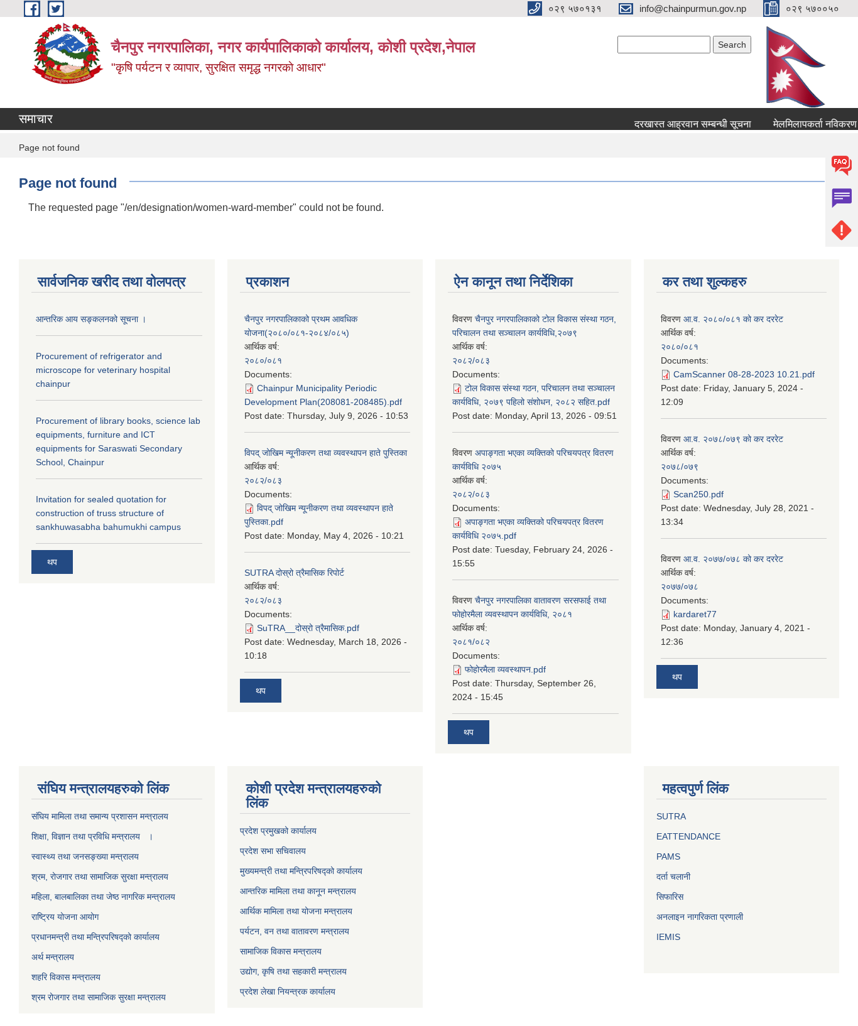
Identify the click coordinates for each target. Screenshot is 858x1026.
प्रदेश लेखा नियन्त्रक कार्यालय (287, 991)
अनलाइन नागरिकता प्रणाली (699, 917)
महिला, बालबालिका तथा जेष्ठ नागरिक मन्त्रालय (103, 897)
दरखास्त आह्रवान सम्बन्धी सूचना (684, 124)
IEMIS (668, 937)
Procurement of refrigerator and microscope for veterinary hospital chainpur (103, 370)
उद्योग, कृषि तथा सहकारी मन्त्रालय (293, 971)
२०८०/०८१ (263, 360)
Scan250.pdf (698, 494)
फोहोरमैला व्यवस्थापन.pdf (505, 669)
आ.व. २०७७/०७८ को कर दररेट (733, 559)
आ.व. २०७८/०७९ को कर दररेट (733, 439)
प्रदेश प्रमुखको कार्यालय (278, 831)
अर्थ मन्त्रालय (52, 957)
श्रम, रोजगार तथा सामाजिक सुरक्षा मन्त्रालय (99, 877)
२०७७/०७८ (679, 586)
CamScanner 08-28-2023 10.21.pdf (744, 374)
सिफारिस (669, 897)
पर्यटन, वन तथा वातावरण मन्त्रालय (294, 931)
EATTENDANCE (688, 836)
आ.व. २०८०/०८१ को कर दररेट (733, 319)
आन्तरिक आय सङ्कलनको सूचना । (91, 319)
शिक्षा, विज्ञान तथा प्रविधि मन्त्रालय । (92, 836)
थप (52, 562)
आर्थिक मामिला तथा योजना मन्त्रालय (296, 911)
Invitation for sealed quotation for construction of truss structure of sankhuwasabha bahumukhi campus (108, 513)
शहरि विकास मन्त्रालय (65, 977)
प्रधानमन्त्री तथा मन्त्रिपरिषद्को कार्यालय (95, 937)
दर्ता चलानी (673, 877)
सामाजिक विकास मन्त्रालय (281, 951)
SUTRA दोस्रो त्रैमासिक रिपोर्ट (294, 573)
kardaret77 (695, 614)
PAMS (668, 856)
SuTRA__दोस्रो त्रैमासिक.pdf (308, 628)
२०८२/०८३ (263, 480)
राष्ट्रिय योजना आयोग (65, 917)
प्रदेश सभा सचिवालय (273, 851)
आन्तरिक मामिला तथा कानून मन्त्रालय (298, 891)
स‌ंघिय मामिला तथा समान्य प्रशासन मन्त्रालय (99, 816)
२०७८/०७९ (679, 467)
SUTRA (671, 816)
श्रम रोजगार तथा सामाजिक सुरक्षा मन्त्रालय (98, 997)
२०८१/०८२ (471, 642)
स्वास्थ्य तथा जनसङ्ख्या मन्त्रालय (85, 856)
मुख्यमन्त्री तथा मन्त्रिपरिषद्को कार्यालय (301, 871)
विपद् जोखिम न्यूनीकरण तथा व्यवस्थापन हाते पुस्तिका (325, 453)
